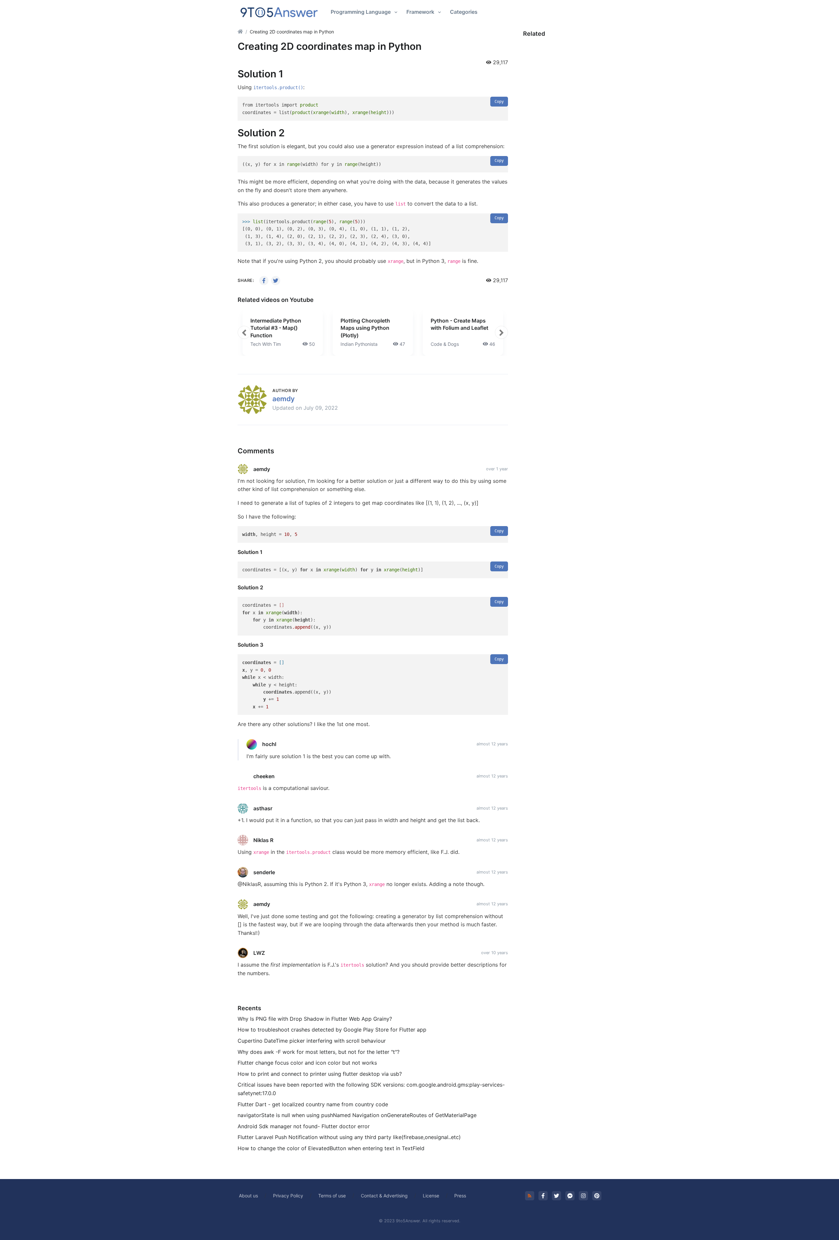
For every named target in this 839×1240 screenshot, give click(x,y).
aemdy (283, 399)
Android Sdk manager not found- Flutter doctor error (304, 1126)
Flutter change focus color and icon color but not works (307, 1062)
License (431, 1195)
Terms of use (332, 1195)
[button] (244, 332)
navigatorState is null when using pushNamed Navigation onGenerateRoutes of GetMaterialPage (357, 1115)
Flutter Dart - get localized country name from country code (313, 1104)
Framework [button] (420, 12)
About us (248, 1195)
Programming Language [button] (361, 12)
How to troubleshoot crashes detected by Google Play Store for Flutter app (332, 1029)
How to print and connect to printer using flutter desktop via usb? (320, 1074)
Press (460, 1195)
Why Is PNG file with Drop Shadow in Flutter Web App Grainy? (315, 1018)
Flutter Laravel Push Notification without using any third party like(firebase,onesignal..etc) (349, 1137)
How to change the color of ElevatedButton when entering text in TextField (331, 1148)
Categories (464, 12)
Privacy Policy (288, 1195)
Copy (499, 101)
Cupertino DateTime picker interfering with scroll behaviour (312, 1040)
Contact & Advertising (384, 1195)
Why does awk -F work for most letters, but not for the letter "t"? (319, 1052)
